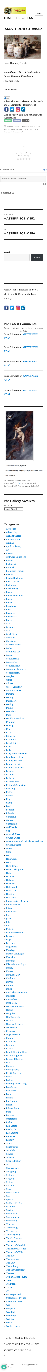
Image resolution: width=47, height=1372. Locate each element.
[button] (23, 1356)
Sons (8, 1196)
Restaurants (12, 1133)
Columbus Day (13, 651)
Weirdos (10, 1319)
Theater (10, 1273)
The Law (10, 1263)
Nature (9, 1010)
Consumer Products (16, 669)
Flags (8, 799)
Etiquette (10, 736)
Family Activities (14, 757)
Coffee (9, 648)
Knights (10, 929)
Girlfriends (11, 827)
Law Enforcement (18, 129)
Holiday (10, 880)
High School (12, 866)
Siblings (10, 1175)
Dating (9, 697)
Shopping (11, 1171)
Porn (8, 1094)
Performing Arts (14, 1055)
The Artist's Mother (16, 1248)
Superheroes (12, 1217)
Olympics (10, 1031)
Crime (9, 680)
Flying (9, 802)
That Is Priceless (14, 1238)
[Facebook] (6, 109)
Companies (11, 662)
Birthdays (11, 585)
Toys (8, 1280)
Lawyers (10, 936)
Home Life (11, 890)
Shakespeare (12, 1168)
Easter (9, 732)
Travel (9, 1287)
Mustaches (11, 999)
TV (7, 1291)
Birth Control (12, 581)
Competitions (13, 665)
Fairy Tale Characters (16, 753)
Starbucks (11, 1206)
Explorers (11, 739)
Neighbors (11, 1013)
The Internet (12, 1259)
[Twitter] (12, 109)
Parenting (11, 1041)
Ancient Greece (13, 536)
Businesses (11, 616)
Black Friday (12, 588)
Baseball (10, 567)
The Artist (11, 1241)
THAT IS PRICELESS (18, 18)
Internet (10, 908)
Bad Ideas (11, 564)
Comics (9, 655)
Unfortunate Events (16, 1298)
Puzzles (10, 1115)
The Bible (11, 1255)
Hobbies (10, 876)
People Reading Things (17, 1052)
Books (9, 602)
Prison (9, 1104)
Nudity (9, 1020)
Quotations (11, 1119)
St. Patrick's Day (14, 1203)
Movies (9, 982)
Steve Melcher (13, 127)
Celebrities (11, 634)
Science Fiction (13, 1161)
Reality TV (11, 1129)
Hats (8, 862)
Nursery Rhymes (14, 1024)
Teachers (10, 1224)
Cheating (10, 637)
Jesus (8, 918)
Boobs (9, 599)
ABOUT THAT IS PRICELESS (17, 1350)
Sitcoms (10, 1185)
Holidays (10, 883)
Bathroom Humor (15, 571)
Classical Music (13, 644)
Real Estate (11, 1126)
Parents (10, 1045)
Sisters (9, 1182)
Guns (8, 852)
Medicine (10, 957)
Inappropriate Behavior (17, 901)
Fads (8, 746)
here (19, 483)
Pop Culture (12, 1087)
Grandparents (13, 838)
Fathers (10, 778)
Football (10, 809)
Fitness (9, 795)
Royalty (10, 1140)
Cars (8, 623)
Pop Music (11, 1090)
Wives (9, 1322)
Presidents (11, 1101)
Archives (8, 505)
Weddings (11, 1315)
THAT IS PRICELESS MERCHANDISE (21, 1344)
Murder (10, 985)
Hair (8, 855)
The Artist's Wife (14, 1252)
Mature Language (15, 953)
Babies (9, 560)
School (9, 1154)
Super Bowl (11, 1213)
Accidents (11, 529)
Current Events (13, 690)
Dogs (8, 715)
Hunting (10, 894)
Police (9, 1076)
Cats (8, 630)
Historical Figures (15, 869)
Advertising (12, 532)
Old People (11, 1027)
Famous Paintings (15, 767)
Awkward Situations (16, 557)
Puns (8, 1111)
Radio (9, 1122)
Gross (9, 848)
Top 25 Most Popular (16, 1277)
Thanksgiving (13, 1234)
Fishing (10, 792)
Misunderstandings (16, 964)
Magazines (11, 946)
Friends (10, 813)
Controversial (13, 673)
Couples (10, 676)
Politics (9, 1080)
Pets (8, 1062)
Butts (9, 620)
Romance (10, 1136)
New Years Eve (13, 1017)
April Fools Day (13, 546)
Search (7, 252)
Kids (8, 925)
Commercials (12, 658)
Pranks (9, 1097)
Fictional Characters (16, 785)
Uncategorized (13, 1294)
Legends (10, 943)
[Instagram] (18, 109)
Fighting (10, 788)
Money (9, 968)
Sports (9, 1199)
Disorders (11, 711)
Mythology (11, 1003)
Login (44, 170)
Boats (9, 592)
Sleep (9, 1189)
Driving (10, 725)
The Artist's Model (15, 1245)
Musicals (10, 996)
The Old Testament (15, 1270)
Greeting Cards (13, 845)
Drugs (9, 729)
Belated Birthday (14, 578)
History (10, 873)
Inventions (11, 911)
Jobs (8, 922)
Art (7, 550)
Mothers (10, 978)
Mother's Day (13, 975)
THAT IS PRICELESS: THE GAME (19, 1338)
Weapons (10, 1308)
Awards (9, 553)
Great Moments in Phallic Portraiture (24, 841)
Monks (9, 971)
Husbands (11, 897)
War (22, 132)
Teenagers (11, 1231)
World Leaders (13, 1326)
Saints (9, 1143)
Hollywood (11, 887)
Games (9, 820)
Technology (15, 132)
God (8, 831)
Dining (9, 708)
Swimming (11, 1220)
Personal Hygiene (15, 1059)
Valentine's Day (14, 1301)
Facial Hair (11, 743)
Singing (10, 1178)
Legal (9, 939)
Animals (10, 543)
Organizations (13, 1034)
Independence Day (15, 904)
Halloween (11, 859)
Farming (10, 771)
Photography (12, 1069)
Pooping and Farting (16, 1083)
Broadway (11, 606)
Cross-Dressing (14, 687)
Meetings (11, 960)
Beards (9, 574)
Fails (8, 750)
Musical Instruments (16, 992)
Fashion (10, 774)
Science (7, 132)
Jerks (8, 915)
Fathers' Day (12, 781)
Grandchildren (13, 834)
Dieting (10, 704)
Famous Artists (13, 764)
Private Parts (12, 1108)
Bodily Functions (14, 595)
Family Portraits (14, 760)
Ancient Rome (13, 539)
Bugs (8, 609)
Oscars (9, 1038)
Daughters (11, 701)
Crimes (9, 683)
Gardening (11, 824)
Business (10, 613)
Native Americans (15, 1006)
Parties (9, 1048)
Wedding (10, 1312)
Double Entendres (15, 718)
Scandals (10, 1150)
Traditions (11, 1284)
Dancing (10, 694)
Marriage (10, 950)
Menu (39, 13)
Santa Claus (12, 1147)
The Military (12, 1266)
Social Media (12, 1192)
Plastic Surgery (13, 1073)
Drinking (10, 722)
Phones (10, 1066)
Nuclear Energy (33, 129)
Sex (8, 1164)
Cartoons (10, 627)
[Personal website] (23, 109)
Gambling (11, 816)
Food (8, 806)
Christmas (11, 641)
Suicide (9, 1210)
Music (9, 989)
